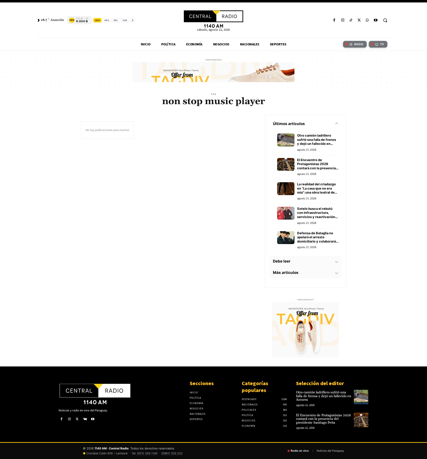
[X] (359, 20)
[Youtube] (376, 20)
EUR (125, 20)
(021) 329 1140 (147, 453)
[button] (385, 20)
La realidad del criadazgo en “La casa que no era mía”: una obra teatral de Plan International (316, 188)
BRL (116, 20)
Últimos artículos (289, 123)
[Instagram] (343, 20)
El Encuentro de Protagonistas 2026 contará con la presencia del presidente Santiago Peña (316, 164)
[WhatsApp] (368, 20)
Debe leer (281, 261)
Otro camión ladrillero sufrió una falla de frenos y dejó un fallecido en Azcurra (316, 139)
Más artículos (285, 272)
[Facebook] (334, 20)
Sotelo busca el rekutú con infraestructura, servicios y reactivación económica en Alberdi (316, 213)
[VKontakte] (85, 419)
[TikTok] (351, 20)
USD (97, 20)
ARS (106, 20)
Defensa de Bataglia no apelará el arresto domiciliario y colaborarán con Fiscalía (317, 237)
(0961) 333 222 (172, 453)
